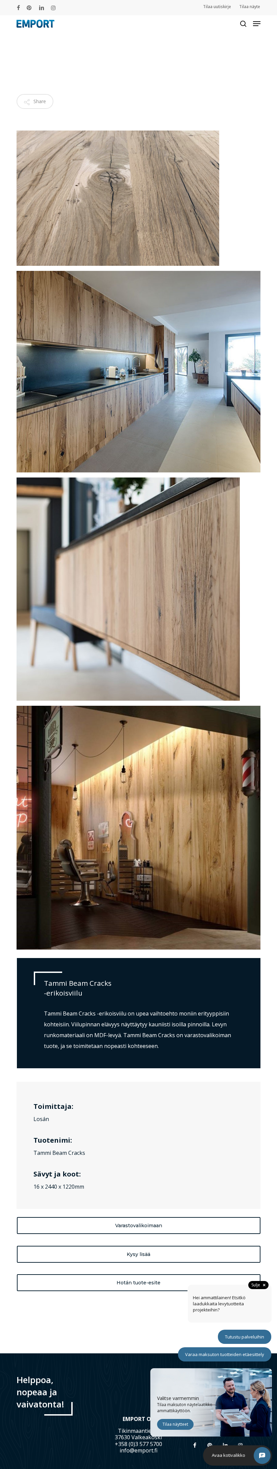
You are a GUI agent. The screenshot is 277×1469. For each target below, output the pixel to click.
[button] (256, 23)
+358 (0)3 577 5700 (138, 1444)
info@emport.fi (138, 1450)
